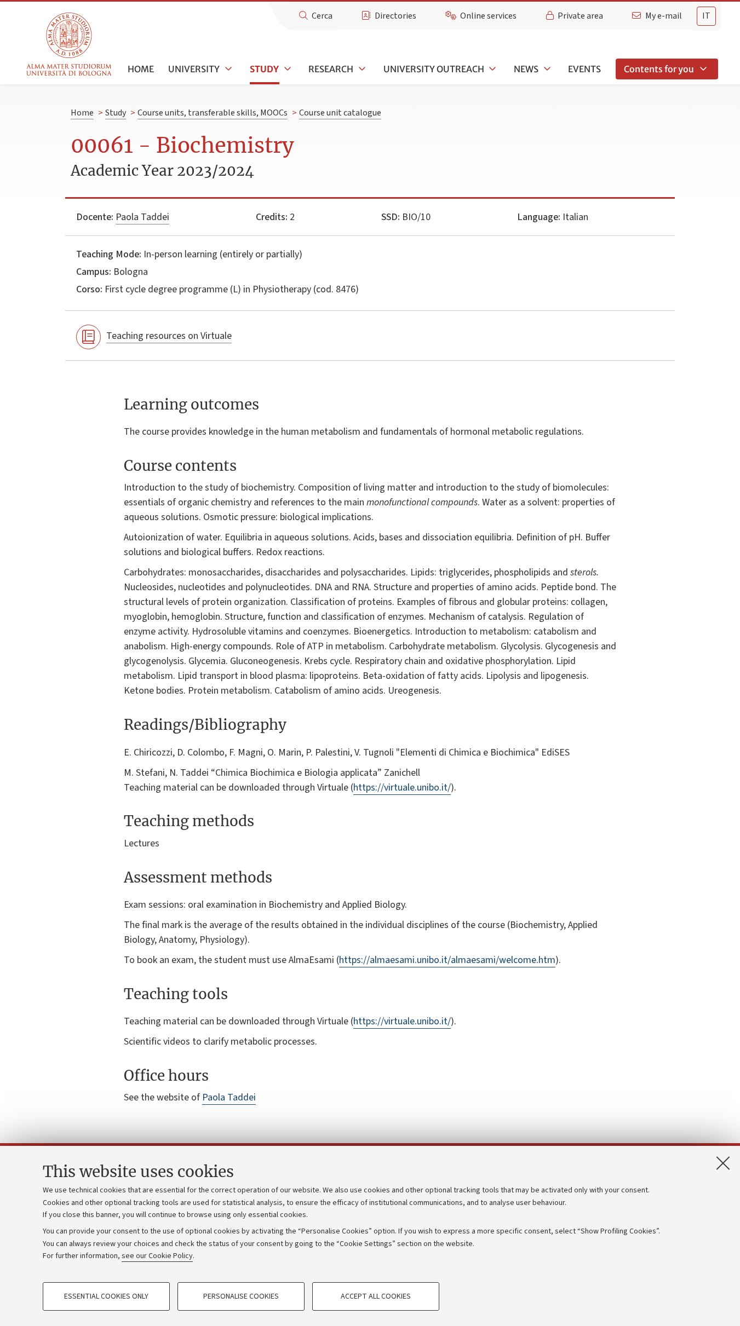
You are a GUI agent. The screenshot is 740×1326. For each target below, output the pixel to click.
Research (330, 69)
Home (141, 69)
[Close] (723, 1163)
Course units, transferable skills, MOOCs (212, 113)
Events (584, 69)
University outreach (433, 69)
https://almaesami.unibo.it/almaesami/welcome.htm (447, 960)
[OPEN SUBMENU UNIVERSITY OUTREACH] (492, 69)
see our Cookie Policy (157, 1255)
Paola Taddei (142, 217)
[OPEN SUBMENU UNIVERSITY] (227, 69)
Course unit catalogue (340, 113)
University (194, 69)
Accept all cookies (376, 1296)
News (526, 69)
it (706, 16)
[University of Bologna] (70, 44)
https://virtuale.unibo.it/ (402, 787)
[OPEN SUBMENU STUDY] (286, 69)
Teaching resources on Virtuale (169, 336)
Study (264, 69)
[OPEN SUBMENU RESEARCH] (361, 69)
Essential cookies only (106, 1296)
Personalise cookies (241, 1296)
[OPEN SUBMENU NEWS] (546, 69)
